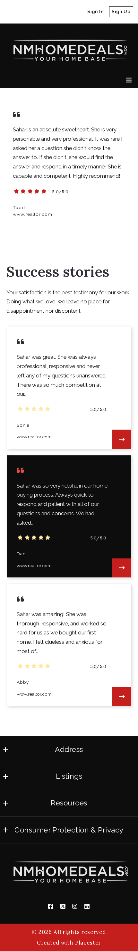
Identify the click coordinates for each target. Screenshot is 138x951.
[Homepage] (68, 49)
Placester (88, 942)
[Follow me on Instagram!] (34, 12)
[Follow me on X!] (22, 12)
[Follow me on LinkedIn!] (46, 12)
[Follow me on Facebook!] (10, 12)
